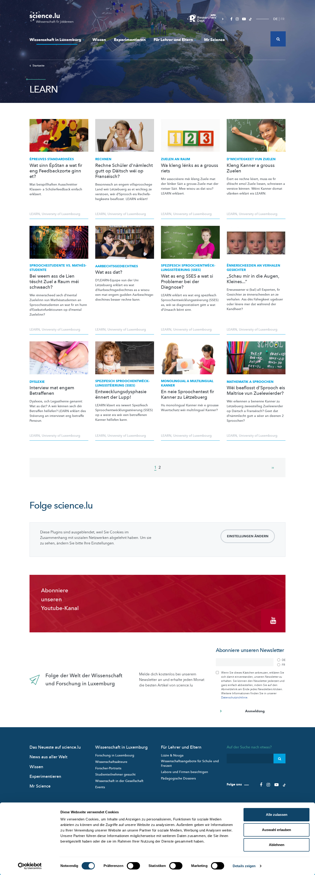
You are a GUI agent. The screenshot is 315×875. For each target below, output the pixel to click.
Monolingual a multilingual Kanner (187, 383)
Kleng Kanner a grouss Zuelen (251, 168)
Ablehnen (276, 845)
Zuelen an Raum (175, 159)
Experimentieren (130, 39)
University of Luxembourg (61, 214)
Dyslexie (37, 382)
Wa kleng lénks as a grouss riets (189, 168)
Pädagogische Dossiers (178, 778)
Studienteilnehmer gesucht (115, 774)
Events (100, 787)
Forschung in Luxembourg (114, 755)
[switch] (133, 865)
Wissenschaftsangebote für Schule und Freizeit (190, 763)
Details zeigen (244, 866)
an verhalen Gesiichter (253, 267)
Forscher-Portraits (108, 768)
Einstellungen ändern (247, 536)
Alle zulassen (276, 815)
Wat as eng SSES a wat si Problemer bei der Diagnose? (187, 281)
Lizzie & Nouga (172, 755)
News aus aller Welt (48, 757)
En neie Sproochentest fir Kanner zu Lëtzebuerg (187, 394)
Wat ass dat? (108, 272)
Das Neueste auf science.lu (55, 747)
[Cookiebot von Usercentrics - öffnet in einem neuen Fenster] (30, 866)
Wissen (99, 39)
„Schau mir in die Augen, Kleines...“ (253, 279)
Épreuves (52, 159)
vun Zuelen (251, 159)
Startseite (39, 65)
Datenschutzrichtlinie (234, 697)
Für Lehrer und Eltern (173, 39)
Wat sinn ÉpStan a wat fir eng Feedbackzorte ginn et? (56, 171)
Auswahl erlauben (276, 830)
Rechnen (103, 159)
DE (275, 19)
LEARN (35, 214)
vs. (58, 267)
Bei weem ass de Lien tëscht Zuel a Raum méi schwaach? (54, 281)
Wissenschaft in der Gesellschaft (119, 781)
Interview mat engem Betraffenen (52, 390)
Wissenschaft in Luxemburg (55, 39)
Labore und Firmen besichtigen (184, 772)
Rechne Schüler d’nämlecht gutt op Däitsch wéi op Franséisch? (124, 171)
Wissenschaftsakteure (111, 762)
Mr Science (214, 39)
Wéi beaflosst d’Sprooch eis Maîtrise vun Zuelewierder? (256, 390)
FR (283, 19)
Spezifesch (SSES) (188, 267)
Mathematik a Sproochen (250, 382)
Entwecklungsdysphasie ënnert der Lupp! (120, 394)
